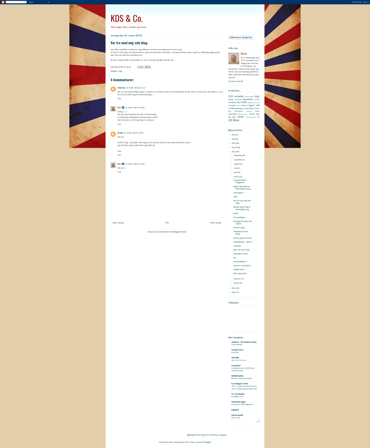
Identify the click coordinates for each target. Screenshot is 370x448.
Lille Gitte (235, 358)
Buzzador (238, 100)
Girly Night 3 (238, 193)
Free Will (234, 352)
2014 (234, 143)
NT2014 (256, 109)
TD (258, 117)
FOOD (244, 102)
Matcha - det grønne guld (241, 378)
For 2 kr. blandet (237, 394)
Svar (119, 99)
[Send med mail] (138, 67)
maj (235, 168)
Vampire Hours (237, 350)
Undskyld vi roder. (240, 254)
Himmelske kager (238, 402)
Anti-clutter (249, 97)
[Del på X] (144, 67)
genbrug (256, 102)
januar (237, 283)
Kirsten (120, 133)
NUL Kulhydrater (235, 111)
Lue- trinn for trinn (238, 360)
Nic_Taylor (191, 442)
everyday (232, 102)
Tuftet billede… (237, 345)
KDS (119, 108)
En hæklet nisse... (238, 397)
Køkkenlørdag (236, 108)
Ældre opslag (215, 223)
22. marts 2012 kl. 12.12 (135, 88)
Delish (257, 100)
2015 (234, 139)
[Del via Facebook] (146, 67)
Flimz (238, 102)
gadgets (250, 102)
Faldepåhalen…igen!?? (243, 242)
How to (245, 105)
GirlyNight (232, 105)
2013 (234, 147)
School (252, 114)
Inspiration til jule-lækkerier (242, 404)
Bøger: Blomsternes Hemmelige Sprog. (242, 187)
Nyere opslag (118, 223)
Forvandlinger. (239, 217)
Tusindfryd (235, 366)
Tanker (240, 117)
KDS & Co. (127, 17)
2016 (234, 135)
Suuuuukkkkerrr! (240, 262)
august (237, 164)
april (236, 172)
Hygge (251, 105)
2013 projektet (236, 96)
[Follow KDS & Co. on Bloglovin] (240, 39)
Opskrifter (232, 114)
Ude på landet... (237, 415)
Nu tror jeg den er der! (242, 238)
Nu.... (235, 258)
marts (236, 177)
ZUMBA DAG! (238, 270)
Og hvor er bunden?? (242, 266)
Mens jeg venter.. (240, 273)
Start (167, 223)
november (238, 160)
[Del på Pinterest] (149, 67)
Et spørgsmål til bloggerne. (239, 181)
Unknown (121, 88)
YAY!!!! (235, 214)
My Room (249, 108)
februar (237, 279)
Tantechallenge (251, 117)
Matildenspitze (237, 376)
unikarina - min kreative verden (244, 342)
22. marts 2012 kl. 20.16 (133, 133)
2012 (234, 152)
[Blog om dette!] (141, 67)
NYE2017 (249, 111)
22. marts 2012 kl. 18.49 (134, 108)
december (248, 99)
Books (231, 100)
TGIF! (235, 197)
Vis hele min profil (235, 81)
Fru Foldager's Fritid (239, 384)
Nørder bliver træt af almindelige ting (241, 208)
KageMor (235, 410)
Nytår (257, 111)
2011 (234, 288)
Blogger (207, 442)
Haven (239, 105)
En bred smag (239, 228)
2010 (234, 292)
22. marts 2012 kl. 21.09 (134, 164)
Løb (244, 109)
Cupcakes (237, 246)
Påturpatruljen (243, 114)
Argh (120, 71)
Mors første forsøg (241, 250)
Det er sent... (236, 418)
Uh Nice (233, 120)
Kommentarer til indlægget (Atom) (172, 232)
